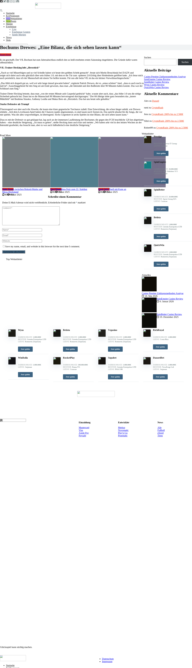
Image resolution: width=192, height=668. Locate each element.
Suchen (147, 57)
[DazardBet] (147, 363)
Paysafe (82, 435)
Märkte (9, 24)
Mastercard (84, 427)
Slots (8, 40)
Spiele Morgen (19, 34)
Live (14, 29)
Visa (81, 430)
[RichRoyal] (147, 336)
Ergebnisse (11, 26)
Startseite (10, 13)
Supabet (112, 357)
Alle (160, 427)
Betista (66, 330)
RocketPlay (69, 357)
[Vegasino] (102, 336)
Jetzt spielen (25, 349)
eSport (161, 433)
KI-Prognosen (12, 16)
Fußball (161, 430)
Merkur (121, 427)
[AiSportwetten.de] (48, 8)
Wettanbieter (16, 18)
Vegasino (112, 330)
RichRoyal (158, 330)
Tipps (160, 435)
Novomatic (123, 430)
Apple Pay (84, 433)
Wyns (21, 330)
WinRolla (23, 357)
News (9, 37)
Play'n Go (123, 433)
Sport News (5, 54)
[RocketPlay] (57, 363)
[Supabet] (102, 363)
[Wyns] (12, 336)
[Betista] (57, 336)
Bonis (13, 21)
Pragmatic (123, 435)
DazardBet (158, 357)
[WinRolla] (12, 363)
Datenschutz (108, 659)
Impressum (107, 661)
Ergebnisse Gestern (21, 32)
